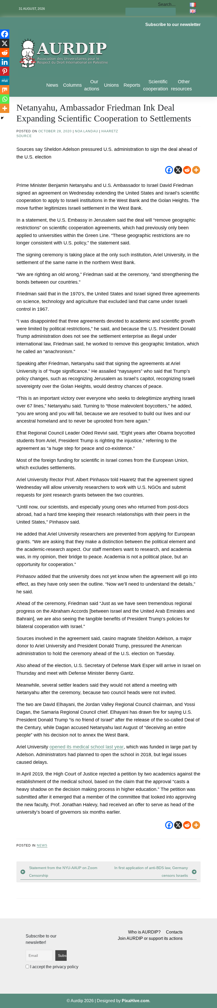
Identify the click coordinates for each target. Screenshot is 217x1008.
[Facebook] (169, 170)
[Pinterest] (4, 71)
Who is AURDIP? (144, 932)
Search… (167, 4)
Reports (132, 85)
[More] (196, 170)
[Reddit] (187, 170)
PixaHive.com (135, 1000)
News (52, 85)
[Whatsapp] (4, 99)
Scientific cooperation (155, 85)
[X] (178, 170)
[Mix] (4, 89)
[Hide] (2, 118)
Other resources (181, 85)
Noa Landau (86, 131)
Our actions (91, 85)
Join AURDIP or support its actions (150, 938)
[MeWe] (4, 80)
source (24, 136)
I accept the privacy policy (53, 967)
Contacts (174, 932)
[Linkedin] (4, 62)
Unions (111, 85)
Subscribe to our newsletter (173, 24)
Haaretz (109, 131)
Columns (72, 85)
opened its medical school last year (86, 747)
